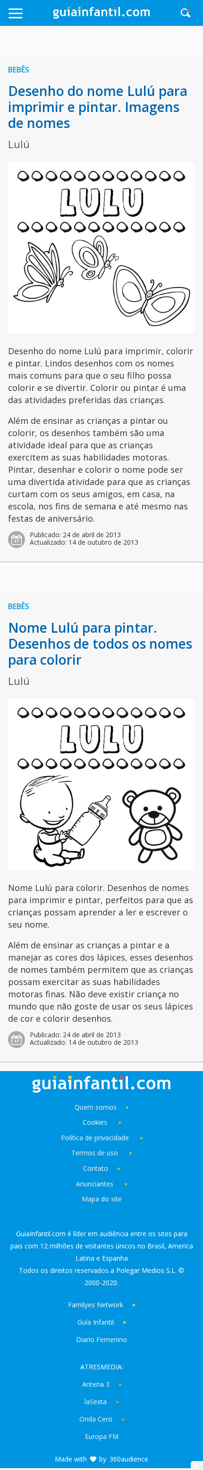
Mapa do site (102, 1198)
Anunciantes (94, 1183)
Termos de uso (94, 1152)
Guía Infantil (95, 1322)
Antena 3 (96, 1384)
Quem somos (96, 1107)
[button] (29, 18)
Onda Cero (95, 1418)
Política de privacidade (96, 1137)
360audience (129, 1458)
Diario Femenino (101, 1339)
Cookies (96, 1122)
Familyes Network (95, 1304)
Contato (95, 1168)
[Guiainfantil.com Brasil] (101, 16)
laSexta (96, 1401)
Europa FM (101, 1436)
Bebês (18, 69)
